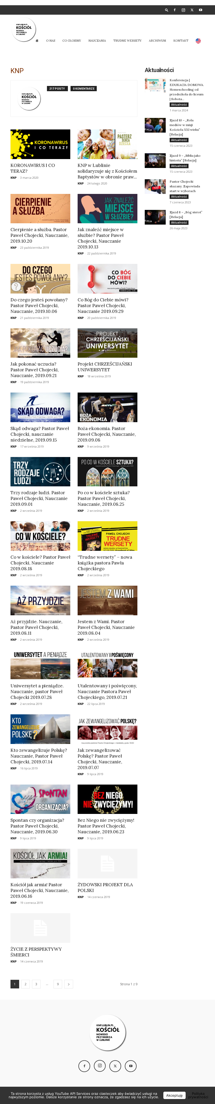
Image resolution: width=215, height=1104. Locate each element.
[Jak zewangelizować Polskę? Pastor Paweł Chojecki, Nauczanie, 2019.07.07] (107, 729)
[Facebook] (175, 10)
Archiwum (157, 40)
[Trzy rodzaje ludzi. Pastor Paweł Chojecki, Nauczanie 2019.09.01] (40, 472)
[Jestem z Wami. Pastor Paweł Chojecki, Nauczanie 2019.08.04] (107, 600)
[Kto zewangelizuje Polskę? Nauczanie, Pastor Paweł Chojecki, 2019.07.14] (40, 729)
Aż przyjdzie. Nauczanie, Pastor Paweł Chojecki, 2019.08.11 (36, 627)
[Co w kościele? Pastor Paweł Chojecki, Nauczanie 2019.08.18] (40, 536)
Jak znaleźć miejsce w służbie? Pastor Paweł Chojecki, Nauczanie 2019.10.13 (101, 238)
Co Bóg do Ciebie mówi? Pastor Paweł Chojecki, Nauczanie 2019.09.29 (103, 305)
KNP (13, 178)
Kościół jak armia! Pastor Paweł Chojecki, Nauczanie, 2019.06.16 (39, 890)
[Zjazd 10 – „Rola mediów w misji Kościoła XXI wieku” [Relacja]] (155, 125)
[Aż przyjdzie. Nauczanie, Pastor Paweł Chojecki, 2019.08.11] (40, 600)
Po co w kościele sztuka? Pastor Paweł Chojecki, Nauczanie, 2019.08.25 (104, 498)
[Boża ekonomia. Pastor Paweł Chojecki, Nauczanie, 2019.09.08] (107, 407)
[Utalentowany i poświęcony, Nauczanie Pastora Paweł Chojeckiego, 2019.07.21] (107, 665)
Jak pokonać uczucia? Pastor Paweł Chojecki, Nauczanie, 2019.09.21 (34, 369)
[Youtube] (201, 10)
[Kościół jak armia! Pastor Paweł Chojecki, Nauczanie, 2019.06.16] (40, 863)
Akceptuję (174, 1095)
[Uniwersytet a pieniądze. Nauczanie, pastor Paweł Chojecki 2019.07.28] (40, 665)
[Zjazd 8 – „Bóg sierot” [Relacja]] (155, 217)
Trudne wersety (127, 40)
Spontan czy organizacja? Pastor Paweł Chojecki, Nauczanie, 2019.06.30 (37, 826)
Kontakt (180, 40)
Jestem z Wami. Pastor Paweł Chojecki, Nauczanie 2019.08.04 (106, 627)
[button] (167, 10)
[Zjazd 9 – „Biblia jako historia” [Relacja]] (155, 160)
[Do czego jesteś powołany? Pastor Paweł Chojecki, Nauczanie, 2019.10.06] (40, 278)
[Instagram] (183, 10)
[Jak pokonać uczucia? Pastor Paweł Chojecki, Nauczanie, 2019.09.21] (40, 343)
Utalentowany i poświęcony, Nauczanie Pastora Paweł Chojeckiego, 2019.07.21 (107, 691)
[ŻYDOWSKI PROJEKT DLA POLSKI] (107, 863)
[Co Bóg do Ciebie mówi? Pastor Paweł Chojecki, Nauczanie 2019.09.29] (107, 278)
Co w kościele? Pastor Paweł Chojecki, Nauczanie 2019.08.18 (40, 563)
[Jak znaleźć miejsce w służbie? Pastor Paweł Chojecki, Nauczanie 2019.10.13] (107, 209)
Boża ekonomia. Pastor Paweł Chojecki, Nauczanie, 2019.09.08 (107, 434)
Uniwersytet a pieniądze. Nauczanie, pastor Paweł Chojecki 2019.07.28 (37, 691)
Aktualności (179, 104)
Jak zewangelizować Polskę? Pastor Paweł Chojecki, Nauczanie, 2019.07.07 (100, 758)
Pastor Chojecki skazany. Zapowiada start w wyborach (185, 186)
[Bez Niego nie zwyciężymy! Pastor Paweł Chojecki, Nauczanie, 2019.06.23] (107, 799)
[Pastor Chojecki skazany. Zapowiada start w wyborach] (155, 186)
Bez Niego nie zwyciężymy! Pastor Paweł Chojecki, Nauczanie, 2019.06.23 (106, 826)
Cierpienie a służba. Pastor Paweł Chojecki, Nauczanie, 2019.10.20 (39, 235)
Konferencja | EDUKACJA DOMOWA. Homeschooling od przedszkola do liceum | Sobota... (187, 89)
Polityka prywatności (198, 1095)
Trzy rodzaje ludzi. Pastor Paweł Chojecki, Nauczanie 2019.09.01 (39, 498)
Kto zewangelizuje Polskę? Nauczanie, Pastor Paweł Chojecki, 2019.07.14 (38, 756)
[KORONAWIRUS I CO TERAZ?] (40, 144)
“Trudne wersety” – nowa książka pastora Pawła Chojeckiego (105, 563)
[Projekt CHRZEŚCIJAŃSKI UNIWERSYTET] (107, 343)
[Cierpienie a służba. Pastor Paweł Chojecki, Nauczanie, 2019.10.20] (40, 209)
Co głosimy (71, 40)
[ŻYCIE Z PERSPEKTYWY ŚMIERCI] (40, 928)
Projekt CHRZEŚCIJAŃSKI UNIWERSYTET (105, 367)
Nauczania (97, 40)
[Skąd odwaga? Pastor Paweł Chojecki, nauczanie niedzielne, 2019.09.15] (40, 407)
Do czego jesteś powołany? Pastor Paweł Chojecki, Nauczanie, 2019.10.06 (39, 305)
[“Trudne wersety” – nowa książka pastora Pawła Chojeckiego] (107, 536)
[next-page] (68, 984)
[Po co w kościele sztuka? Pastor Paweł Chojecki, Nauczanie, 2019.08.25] (107, 472)
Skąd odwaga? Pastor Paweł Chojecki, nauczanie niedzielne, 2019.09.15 (39, 434)
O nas (50, 40)
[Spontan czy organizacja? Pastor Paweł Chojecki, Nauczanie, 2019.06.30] (40, 799)
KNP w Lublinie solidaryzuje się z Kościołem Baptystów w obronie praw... (107, 171)
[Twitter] (192, 10)
